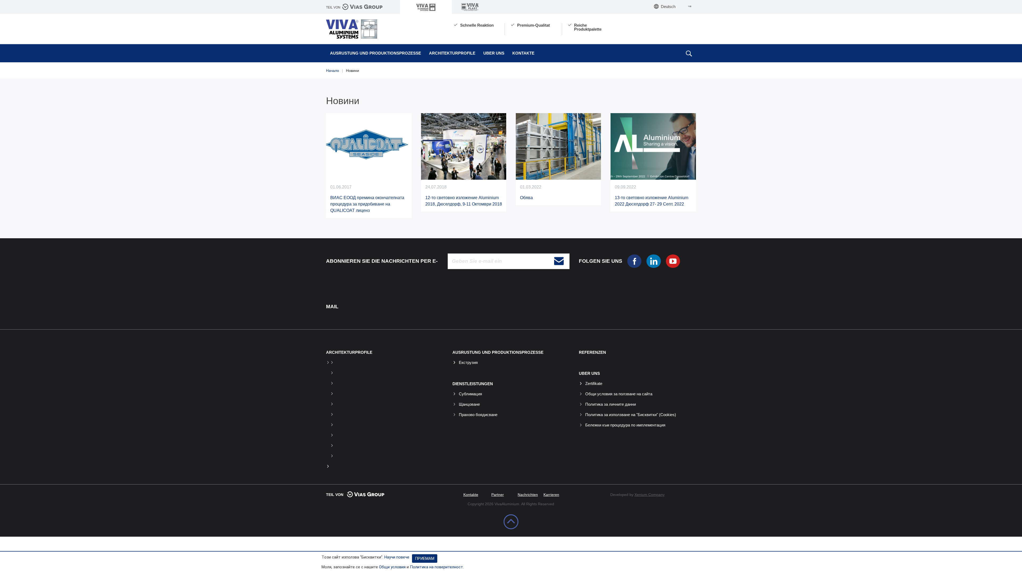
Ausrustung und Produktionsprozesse (375, 53)
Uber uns (493, 53)
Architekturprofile (452, 53)
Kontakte (523, 53)
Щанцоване (469, 404)
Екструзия (468, 362)
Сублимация (470, 394)
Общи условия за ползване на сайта (618, 394)
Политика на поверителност (436, 567)
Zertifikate (593, 383)
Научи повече (396, 557)
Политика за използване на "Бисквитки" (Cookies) (630, 414)
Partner (497, 494)
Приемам (424, 558)
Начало (332, 70)
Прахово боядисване (478, 414)
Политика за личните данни (610, 404)
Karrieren (551, 494)
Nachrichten (528, 494)
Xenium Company (649, 494)
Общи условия (392, 567)
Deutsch (668, 6)
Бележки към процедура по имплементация (625, 425)
